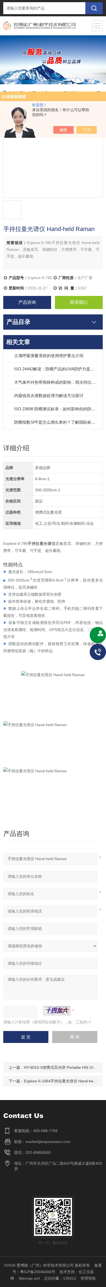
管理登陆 (88, 1278)
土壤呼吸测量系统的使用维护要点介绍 (48, 355)
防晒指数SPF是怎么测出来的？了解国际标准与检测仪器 (56, 422)
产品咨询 (27, 302)
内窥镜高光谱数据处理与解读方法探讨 (48, 395)
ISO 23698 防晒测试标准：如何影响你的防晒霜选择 (56, 409)
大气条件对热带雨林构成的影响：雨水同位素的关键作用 (56, 382)
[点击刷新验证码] (56, 1010)
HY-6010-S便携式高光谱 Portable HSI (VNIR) (62, 1067)
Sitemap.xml (29, 1278)
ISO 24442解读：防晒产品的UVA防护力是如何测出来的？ (56, 369)
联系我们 (79, 302)
